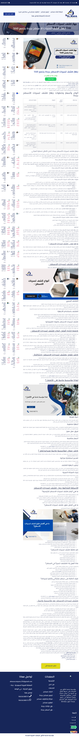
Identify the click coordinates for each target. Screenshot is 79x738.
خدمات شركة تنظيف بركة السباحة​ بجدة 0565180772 (3, 360)
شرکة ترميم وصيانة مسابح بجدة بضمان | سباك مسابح (13, 97)
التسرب (59, 571)
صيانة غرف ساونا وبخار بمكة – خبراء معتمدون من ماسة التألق (13, 43)
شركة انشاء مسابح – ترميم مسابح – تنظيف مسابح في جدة (44, 12)
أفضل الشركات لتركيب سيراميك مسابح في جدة (13, 293)
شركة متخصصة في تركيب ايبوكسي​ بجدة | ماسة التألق (13, 268)
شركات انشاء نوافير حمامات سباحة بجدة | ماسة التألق (13, 57)
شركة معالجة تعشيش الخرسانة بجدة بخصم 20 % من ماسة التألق (13, 189)
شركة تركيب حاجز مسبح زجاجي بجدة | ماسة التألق (13, 347)
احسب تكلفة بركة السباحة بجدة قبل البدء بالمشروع (13, 361)
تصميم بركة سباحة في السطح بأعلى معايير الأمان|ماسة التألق (13, 308)
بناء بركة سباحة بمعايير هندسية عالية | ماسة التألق (4, 347)
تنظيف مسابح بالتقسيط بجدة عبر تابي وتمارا (13, 121)
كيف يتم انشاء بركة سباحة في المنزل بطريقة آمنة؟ (4, 306)
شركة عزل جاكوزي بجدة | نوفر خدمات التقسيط (3, 109)
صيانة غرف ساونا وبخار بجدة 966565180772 (12, 82)
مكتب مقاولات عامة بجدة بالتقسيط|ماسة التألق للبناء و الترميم (3, 161)
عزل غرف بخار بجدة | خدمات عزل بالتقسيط (13, 69)
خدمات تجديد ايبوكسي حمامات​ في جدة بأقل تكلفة (13, 282)
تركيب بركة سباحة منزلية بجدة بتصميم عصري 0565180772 (3, 335)
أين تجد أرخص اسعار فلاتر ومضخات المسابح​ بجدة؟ (13, 203)
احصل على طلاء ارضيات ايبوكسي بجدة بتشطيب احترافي (4, 282)
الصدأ (24, 306)
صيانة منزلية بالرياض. (68, 654)
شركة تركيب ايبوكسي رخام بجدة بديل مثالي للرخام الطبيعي (4, 255)
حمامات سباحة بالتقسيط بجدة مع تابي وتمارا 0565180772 (3, 243)
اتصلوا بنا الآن (51, 260)
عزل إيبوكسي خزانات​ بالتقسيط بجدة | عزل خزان (3, 95)
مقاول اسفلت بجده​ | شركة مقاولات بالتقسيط (13, 134)
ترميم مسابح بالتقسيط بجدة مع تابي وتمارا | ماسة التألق (13, 217)
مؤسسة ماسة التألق (70, 85)
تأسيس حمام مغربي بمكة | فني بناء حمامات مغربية (4, 84)
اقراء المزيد (3, 59)
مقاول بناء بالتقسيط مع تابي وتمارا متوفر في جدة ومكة (13, 244)
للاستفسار (72, 87)
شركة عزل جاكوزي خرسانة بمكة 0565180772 (3, 55)
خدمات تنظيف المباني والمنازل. (68, 658)
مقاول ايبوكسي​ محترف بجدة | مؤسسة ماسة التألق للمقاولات (3, 295)
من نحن (21, 12)
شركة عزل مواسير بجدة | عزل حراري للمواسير (13, 109)
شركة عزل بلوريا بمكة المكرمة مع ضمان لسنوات (3, 202)
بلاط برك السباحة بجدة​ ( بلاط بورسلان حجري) (13, 335)
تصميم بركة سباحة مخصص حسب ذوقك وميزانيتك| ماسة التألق (3, 323)
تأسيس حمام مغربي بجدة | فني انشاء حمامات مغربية (4, 70)
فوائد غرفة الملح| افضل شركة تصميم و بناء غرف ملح (13, 322)
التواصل (36, 85)
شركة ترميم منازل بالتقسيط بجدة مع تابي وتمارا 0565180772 (3, 229)
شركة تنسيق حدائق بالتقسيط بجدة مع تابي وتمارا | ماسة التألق (13, 231)
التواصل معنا (45, 369)
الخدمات (47, 16)
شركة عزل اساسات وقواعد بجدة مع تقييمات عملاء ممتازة (3, 217)
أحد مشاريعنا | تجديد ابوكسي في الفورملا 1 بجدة (13, 160)
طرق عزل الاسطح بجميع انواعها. (68, 656)
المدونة (42, 16)
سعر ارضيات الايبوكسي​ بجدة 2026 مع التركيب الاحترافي (3, 267)
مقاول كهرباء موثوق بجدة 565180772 (12, 175)
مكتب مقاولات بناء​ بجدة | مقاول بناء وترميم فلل (4, 176)
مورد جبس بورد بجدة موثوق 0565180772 (12, 253)
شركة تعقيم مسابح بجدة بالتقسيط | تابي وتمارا (3, 122)
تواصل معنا (35, 16)
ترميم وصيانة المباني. (70, 659)
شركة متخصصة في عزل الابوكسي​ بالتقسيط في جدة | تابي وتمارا (3, 148)
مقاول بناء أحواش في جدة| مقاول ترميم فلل (13, 148)
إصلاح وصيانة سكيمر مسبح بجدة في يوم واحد (4, 41)
